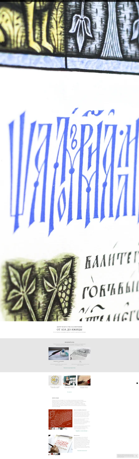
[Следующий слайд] (137, 161)
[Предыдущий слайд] (1, 161)
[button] (69, 368)
